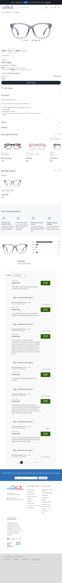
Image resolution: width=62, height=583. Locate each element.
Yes (25, 302)
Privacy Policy (25, 559)
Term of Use (7, 559)
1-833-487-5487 (13, 498)
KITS (12, 12)
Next (40, 462)
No (29, 302)
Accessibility (16, 559)
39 (37, 462)
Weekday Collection (14, 73)
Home (3, 12)
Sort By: (9, 275)
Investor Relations (35, 559)
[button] (31, 95)
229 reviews (13, 65)
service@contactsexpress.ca (16, 499)
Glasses (7, 12)
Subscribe (43, 478)
